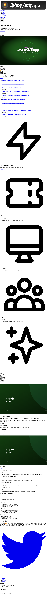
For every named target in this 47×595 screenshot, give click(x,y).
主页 (3, 12)
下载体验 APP (2, 169)
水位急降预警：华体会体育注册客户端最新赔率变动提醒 (13, 84)
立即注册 (3, 17)
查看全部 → (2, 468)
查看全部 (1, 78)
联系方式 (3, 14)
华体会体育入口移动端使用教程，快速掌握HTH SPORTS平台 (14, 114)
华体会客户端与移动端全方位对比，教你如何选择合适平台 (13, 80)
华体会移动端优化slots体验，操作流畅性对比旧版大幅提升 (13, 99)
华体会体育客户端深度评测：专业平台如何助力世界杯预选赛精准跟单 (15, 95)
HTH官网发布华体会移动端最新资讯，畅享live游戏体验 (13, 103)
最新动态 (3, 13)
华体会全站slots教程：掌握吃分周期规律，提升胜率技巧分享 (14, 87)
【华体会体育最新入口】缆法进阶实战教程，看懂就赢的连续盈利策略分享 (16, 110)
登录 (1, 17)
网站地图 (3, 581)
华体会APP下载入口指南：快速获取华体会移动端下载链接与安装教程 (15, 91)
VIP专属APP (4, 15)
